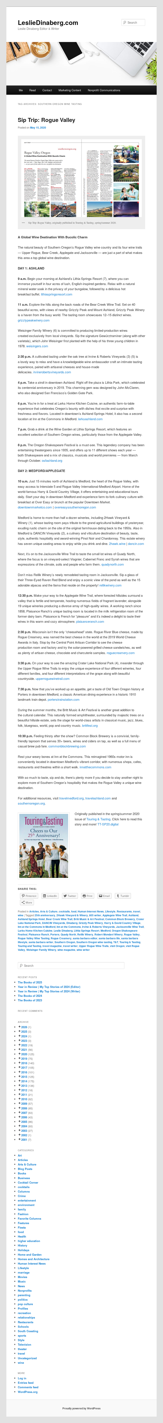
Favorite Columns (29, 1218)
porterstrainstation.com (64, 699)
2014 (24, 1081)
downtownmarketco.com (35, 507)
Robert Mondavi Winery (108, 934)
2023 (24, 1041)
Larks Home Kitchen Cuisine (35, 930)
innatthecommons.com (95, 767)
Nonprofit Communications (104, 90)
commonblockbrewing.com (67, 746)
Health (22, 1236)
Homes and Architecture (33, 1259)
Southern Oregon (65, 942)
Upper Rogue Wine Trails (94, 946)
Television (24, 1344)
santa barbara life (109, 938)
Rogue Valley (132, 934)
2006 (24, 1117)
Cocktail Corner (28, 1182)
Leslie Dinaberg (63, 930)
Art (20, 1155)
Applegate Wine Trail (115, 915)
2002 (24, 1135)
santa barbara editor (85, 938)
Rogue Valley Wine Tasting (33, 938)
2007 (24, 1113)
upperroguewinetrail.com (53, 678)
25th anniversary (45, 915)
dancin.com (136, 543)
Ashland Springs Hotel (31, 919)
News (21, 1286)
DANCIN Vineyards (53, 923)
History (22, 1245)
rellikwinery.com (110, 585)
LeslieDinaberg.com (48, 22)
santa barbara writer (41, 942)
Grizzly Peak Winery (91, 923)
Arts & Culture (49, 911)
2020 (24, 1054)
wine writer (83, 950)
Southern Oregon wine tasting (94, 942)
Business (24, 1178)
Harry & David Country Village (122, 923)
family (22, 1209)
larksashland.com (90, 419)
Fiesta (22, 1227)
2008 (24, 1108)
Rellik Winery (85, 934)
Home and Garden (30, 1254)
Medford (106, 930)
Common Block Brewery (120, 919)
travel (136, 911)
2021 (24, 1050)
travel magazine (52, 946)
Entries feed (26, 1383)
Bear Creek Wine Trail (59, 919)
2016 (24, 1072)
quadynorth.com (112, 564)
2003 (24, 1131)
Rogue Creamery (61, 938)
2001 (24, 1140)
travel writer (70, 946)
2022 (24, 1045)
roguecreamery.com (121, 652)
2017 (24, 1067)
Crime (22, 1196)
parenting (24, 1295)
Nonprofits (25, 1290)
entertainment (27, 1200)
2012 (24, 1090)
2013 (24, 1086)
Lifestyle (110, 911)
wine (20, 915)
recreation (24, 1313)
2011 (24, 1095)
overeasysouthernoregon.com (75, 507)
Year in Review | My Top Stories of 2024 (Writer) (49, 991)
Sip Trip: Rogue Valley (46, 120)
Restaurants (124, 911)
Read (32, 90)
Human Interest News (91, 911)
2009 (24, 1104)
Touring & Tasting (98, 819)
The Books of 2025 (30, 982)
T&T (115, 942)
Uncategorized (27, 1358)
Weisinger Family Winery (41, 950)
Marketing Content (70, 90)
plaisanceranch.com (90, 621)
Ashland (133, 915)
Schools (23, 1327)
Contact (47, 90)
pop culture (25, 1304)
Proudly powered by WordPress (81, 1408)
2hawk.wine (117, 543)
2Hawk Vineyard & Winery (72, 915)
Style (21, 1340)
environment (26, 1205)
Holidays (23, 1250)
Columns (24, 1191)
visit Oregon (117, 946)
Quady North (68, 934)
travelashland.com (98, 798)
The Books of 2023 (30, 1000)
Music (22, 1281)
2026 (24, 1027)
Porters (54, 934)
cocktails (64, 911)
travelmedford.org (71, 798)
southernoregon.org (31, 803)
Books (22, 1173)
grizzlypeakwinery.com (34, 320)
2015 (24, 1077)
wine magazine (66, 950)
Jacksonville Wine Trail (130, 927)
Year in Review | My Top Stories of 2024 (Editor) (49, 987)
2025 (24, 1031)
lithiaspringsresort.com (56, 294)
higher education (29, 1241)
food (73, 911)
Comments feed (28, 1387)
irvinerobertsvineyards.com (52, 372)
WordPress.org (28, 1392)
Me (21, 90)
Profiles (23, 1308)
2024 (24, 1036)
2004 (24, 1126)
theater (22, 1349)
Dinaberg (71, 923)
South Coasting (28, 1331)
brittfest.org (90, 725)
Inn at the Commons (69, 927)
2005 (24, 1122)
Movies (22, 1277)
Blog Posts (25, 1169)
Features (23, 1223)
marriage (24, 1272)
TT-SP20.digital (107, 824)
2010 (24, 1099)
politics (23, 1299)
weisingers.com (37, 346)
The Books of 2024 (30, 996)
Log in (22, 1378)
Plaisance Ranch (39, 934)
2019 (24, 1059)
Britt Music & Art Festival (89, 919)
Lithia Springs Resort (86, 930)
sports (22, 1335)
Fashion (23, 1214)
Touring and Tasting (29, 946)
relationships (26, 1317)
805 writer (95, 915)
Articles (34, 911)
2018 (24, 1063)
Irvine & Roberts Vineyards (98, 927)
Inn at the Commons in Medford (36, 927)
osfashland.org (52, 460)
